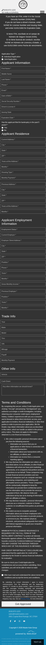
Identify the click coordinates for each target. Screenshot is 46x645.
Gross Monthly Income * (10, 284)
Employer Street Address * (11, 240)
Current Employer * (8, 235)
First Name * (6, 68)
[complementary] (39, 638)
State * (4, 150)
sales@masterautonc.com (18, 614)
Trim (3, 338)
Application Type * (8, 54)
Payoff (3, 355)
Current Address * (8, 139)
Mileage (4, 349)
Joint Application (10, 59)
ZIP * (3, 156)
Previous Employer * (9, 291)
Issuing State (6, 112)
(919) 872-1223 (9, 10)
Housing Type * (7, 172)
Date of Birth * (6, 96)
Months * (4, 167)
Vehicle (4, 374)
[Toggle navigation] (42, 11)
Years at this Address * (10, 161)
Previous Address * (8, 184)
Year (3, 322)
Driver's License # (8, 107)
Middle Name (6, 74)
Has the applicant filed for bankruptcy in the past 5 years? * (20, 123)
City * (3, 145)
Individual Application (12, 57)
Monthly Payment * (8, 178)
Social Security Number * (11, 101)
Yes (5, 128)
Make (3, 327)
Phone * (4, 85)
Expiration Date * (7, 118)
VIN (2, 344)
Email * (4, 90)
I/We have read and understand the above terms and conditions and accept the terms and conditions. (24, 576)
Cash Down (5, 381)
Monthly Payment (8, 360)
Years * (4, 273)
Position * (5, 262)
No (5, 130)
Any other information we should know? (18, 386)
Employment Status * (9, 229)
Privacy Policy (25, 599)
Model (3, 333)
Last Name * (6, 79)
